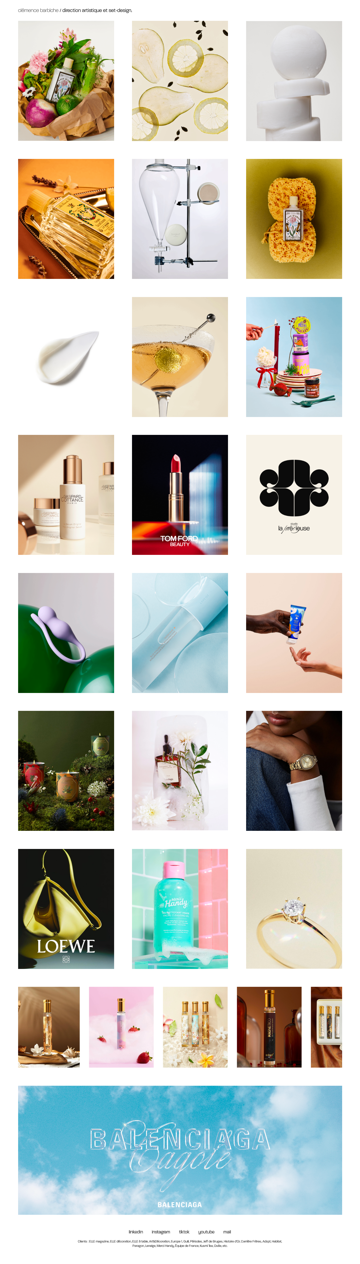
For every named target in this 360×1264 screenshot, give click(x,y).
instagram (165, 1232)
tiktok (188, 1232)
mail (227, 1232)
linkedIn (136, 1232)
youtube (207, 1232)
